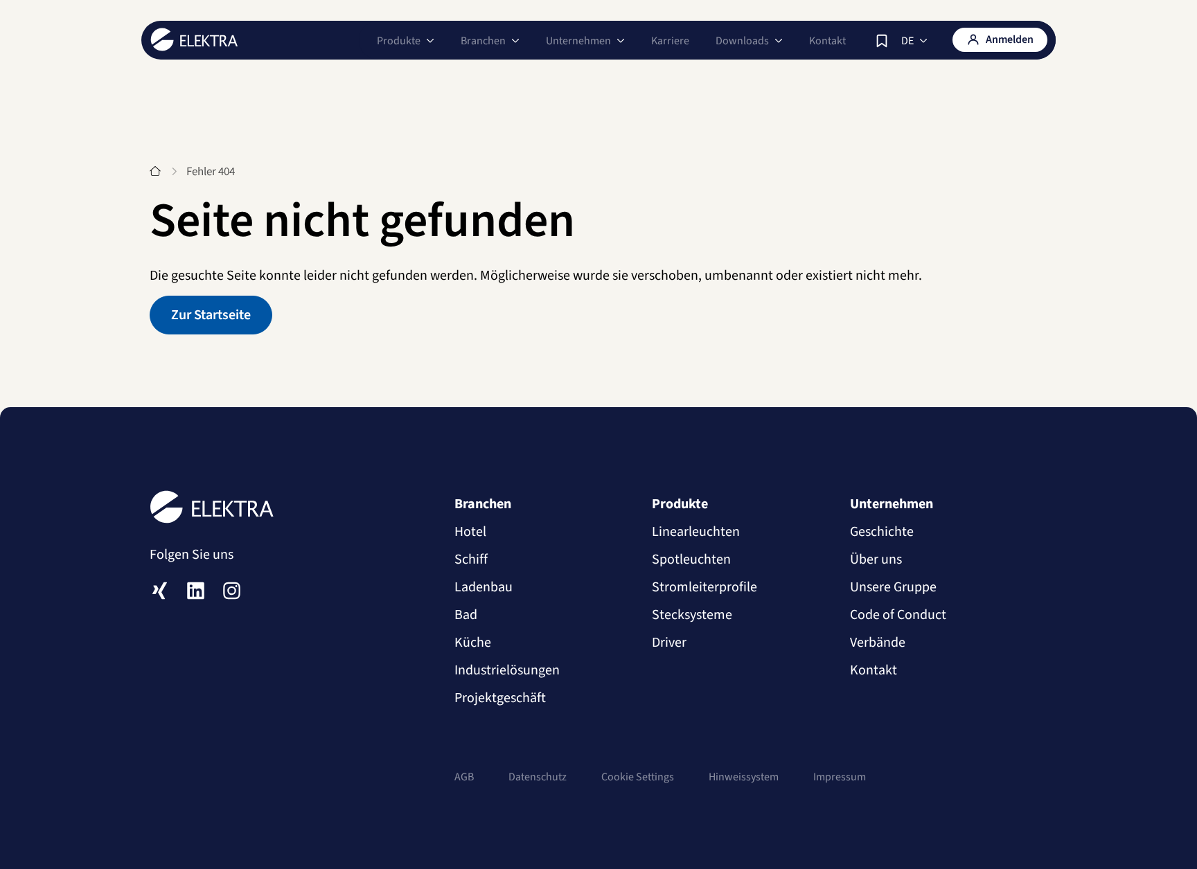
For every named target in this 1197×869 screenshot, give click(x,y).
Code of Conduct (898, 615)
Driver (669, 642)
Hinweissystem (744, 777)
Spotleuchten (691, 559)
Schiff (471, 559)
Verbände (877, 642)
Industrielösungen (507, 670)
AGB (464, 777)
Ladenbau (483, 587)
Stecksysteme (692, 615)
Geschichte (882, 531)
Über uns (876, 559)
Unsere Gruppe (893, 587)
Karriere (670, 40)
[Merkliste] (882, 41)
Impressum (839, 777)
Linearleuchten (696, 531)
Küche (472, 642)
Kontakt (827, 40)
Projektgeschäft (500, 698)
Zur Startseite (211, 315)
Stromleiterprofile (704, 587)
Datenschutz (537, 777)
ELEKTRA (194, 39)
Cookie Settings (637, 777)
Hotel (470, 531)
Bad (465, 615)
